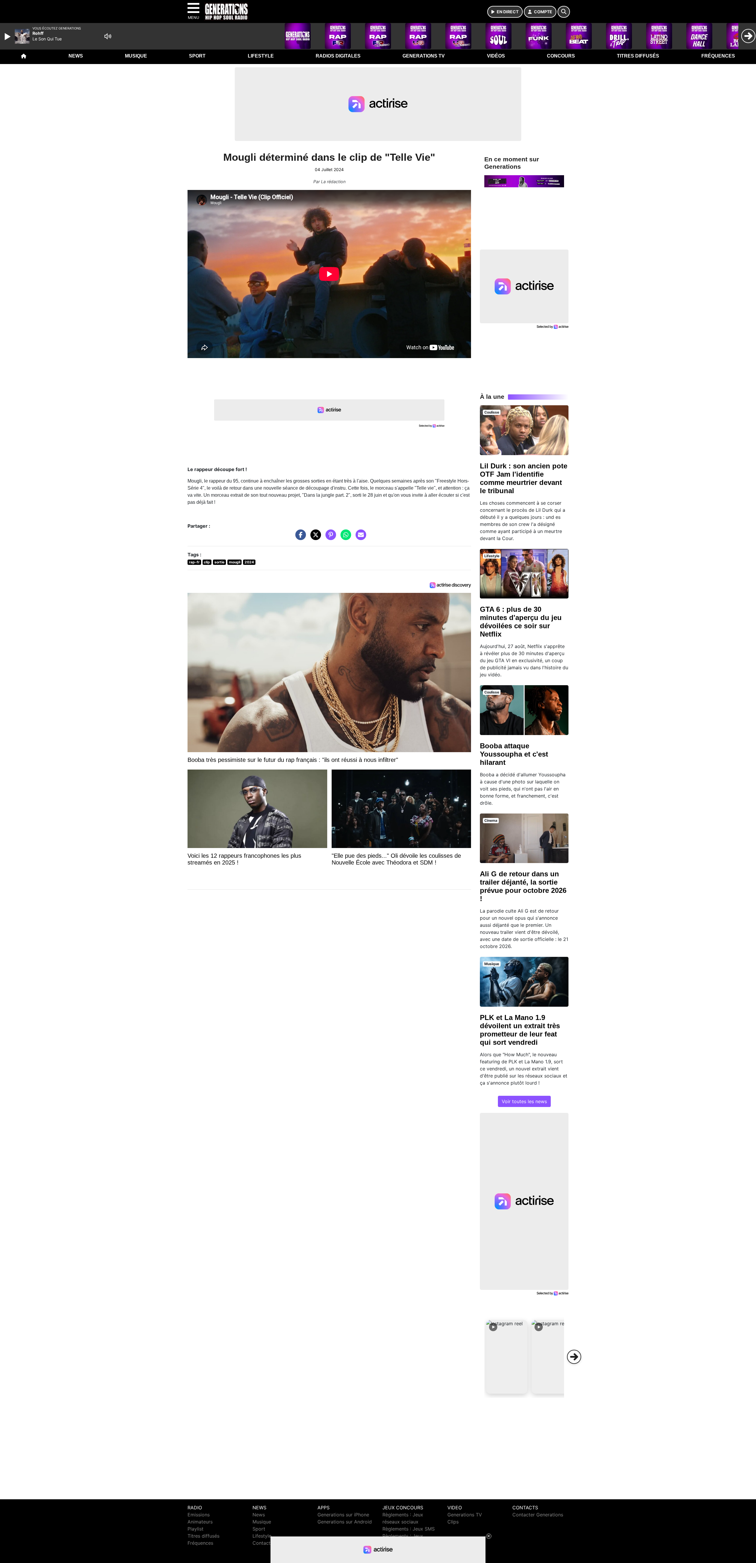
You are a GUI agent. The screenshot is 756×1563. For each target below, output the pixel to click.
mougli (234, 562)
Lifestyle (261, 55)
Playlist (195, 1529)
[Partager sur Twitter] (314, 538)
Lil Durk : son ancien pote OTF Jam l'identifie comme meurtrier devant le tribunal (523, 478)
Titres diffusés (638, 55)
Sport (197, 55)
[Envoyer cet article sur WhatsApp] (344, 538)
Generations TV (424, 55)
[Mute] (107, 36)
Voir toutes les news (524, 1101)
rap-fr (194, 562)
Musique (136, 55)
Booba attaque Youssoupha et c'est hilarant (514, 754)
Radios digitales (338, 55)
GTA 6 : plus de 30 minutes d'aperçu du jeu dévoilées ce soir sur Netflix (521, 621)
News (76, 55)
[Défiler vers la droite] (574, 1357)
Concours (561, 55)
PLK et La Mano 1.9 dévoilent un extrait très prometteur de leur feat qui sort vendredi (520, 1029)
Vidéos (496, 55)
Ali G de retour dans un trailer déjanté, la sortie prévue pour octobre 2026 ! (523, 886)
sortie (219, 562)
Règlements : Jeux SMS (408, 1529)
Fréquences (718, 55)
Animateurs (200, 1522)
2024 (249, 562)
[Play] (8, 36)
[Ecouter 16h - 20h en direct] (524, 181)
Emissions (199, 1515)
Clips (453, 1522)
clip (207, 562)
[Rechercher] (564, 12)
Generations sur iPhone (343, 1515)
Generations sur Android (344, 1522)
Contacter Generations (537, 1515)
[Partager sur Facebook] (299, 538)
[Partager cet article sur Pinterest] (329, 538)
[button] (506, 1357)
